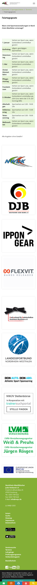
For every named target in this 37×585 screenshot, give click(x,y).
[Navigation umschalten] (34, 3)
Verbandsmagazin (12, 557)
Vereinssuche (10, 547)
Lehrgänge (9, 552)
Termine (8, 550)
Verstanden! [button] (18, 581)
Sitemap (8, 518)
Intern (7, 513)
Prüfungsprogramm (13, 554)
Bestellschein (10, 561)
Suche (7, 516)
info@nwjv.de (16, 499)
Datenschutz (10, 523)
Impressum (9, 520)
